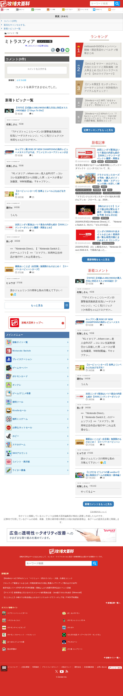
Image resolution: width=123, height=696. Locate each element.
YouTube (62, 671)
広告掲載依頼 (89, 667)
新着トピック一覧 (12, 28)
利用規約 (35, 667)
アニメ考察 (52, 9)
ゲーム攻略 (6, 9)
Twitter (56, 671)
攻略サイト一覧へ (112, 658)
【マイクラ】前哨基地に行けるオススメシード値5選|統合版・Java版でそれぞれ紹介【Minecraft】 (42, 592)
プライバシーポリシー (50, 667)
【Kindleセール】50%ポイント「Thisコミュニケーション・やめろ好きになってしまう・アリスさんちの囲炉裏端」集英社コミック (100, 117)
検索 (117, 3)
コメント (113, 9)
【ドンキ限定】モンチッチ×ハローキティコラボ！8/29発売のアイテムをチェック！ (101, 87)
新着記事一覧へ (113, 603)
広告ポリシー (66, 667)
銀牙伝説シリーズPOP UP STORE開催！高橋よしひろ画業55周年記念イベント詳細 (37, 588)
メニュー (4, 670)
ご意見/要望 (25, 667)
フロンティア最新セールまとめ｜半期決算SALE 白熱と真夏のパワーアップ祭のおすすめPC (40, 583)
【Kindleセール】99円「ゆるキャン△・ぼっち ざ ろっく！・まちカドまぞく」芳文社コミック (100, 102)
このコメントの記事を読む (38, 46)
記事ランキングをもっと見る (98, 130)
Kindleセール (99, 9)
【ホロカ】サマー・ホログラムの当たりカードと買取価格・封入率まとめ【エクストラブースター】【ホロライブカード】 (101, 68)
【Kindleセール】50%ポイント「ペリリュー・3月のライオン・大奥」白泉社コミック (37, 578)
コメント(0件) (10, 21)
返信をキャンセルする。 (15, 25)
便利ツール (21, 9)
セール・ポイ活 (84, 9)
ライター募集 (116, 668)
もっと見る (37, 305)
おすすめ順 (21, 80)
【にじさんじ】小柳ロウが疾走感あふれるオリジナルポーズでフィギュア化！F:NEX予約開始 (40, 597)
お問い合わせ (102, 667)
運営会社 (77, 667)
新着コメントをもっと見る (98, 504)
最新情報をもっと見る (98, 259)
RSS (66, 671)
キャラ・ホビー (68, 9)
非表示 (64, 16)
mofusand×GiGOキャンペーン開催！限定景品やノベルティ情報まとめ (101, 49)
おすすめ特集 (37, 9)
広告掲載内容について (98, 512)
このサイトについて (10, 667)
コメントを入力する (36, 69)
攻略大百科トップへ (32, 322)
